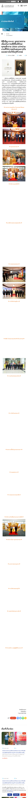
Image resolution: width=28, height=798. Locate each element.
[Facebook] (18, 718)
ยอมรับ (23, 794)
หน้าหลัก (7, 34)
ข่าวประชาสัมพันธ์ (9, 35)
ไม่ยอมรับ (16, 794)
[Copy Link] (25, 718)
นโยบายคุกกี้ (9, 790)
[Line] (23, 718)
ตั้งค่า (12, 792)
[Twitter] (20, 718)
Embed (12, 718)
